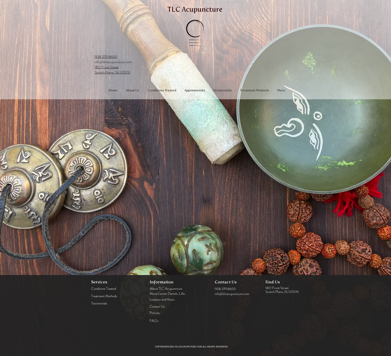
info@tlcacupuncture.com (113, 61)
